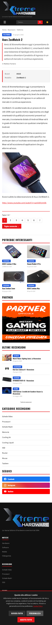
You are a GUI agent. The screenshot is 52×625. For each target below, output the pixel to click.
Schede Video (7, 416)
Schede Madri (7, 427)
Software (5, 547)
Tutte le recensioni (26, 402)
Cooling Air (6, 437)
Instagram (11, 485)
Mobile (4, 552)
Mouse (4, 458)
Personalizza (35, 613)
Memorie (5, 432)
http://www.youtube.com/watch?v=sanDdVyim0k (24, 202)
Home (4, 30)
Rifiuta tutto (17, 613)
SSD (3, 448)
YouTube (10, 491)
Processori (6, 421)
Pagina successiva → (11, 226)
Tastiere (5, 463)
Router (5, 453)
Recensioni (11, 30)
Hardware (5, 543)
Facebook (11, 479)
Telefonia (20, 30)
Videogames (6, 556)
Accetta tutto (26, 619)
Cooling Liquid (8, 442)
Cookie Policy (38, 606)
